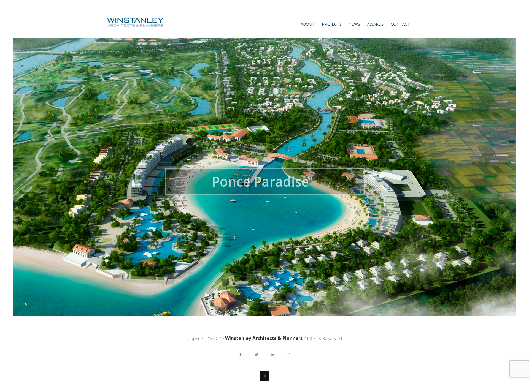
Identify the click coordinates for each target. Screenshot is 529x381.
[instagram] (288, 354)
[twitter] (256, 354)
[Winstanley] (127, 31)
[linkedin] (272, 354)
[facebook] (240, 354)
